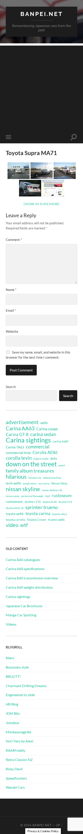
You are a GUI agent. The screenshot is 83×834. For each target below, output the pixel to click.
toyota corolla (15, 519)
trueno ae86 (56, 519)
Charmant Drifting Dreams (26, 686)
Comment (14, 240)
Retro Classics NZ (19, 759)
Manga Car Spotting (21, 615)
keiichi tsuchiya (52, 477)
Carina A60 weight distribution (29, 587)
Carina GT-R (17, 434)
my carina (44, 483)
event (61, 465)
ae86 (44, 423)
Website (12, 331)
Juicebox (12, 723)
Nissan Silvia (59, 483)
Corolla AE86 (45, 452)
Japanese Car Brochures (24, 606)
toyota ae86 (15, 514)
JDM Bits (13, 713)
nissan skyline (23, 489)
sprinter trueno (41, 507)
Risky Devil (14, 769)
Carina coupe (47, 429)
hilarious (16, 476)
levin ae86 (13, 483)
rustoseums (14, 501)
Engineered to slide (20, 695)
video (12, 525)
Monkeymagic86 (18, 732)
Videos (11, 624)
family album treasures (30, 470)
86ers (10, 658)
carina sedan (43, 434)
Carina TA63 (15, 447)
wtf (24, 525)
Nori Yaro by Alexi (19, 741)
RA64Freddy (15, 750)
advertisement (22, 422)
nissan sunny (12, 496)
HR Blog (12, 704)
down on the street (31, 464)
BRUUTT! (13, 676)
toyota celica (59, 514)
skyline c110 (33, 501)
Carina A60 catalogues (23, 559)
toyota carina (37, 513)
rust (47, 496)
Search (11, 386)
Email (11, 310)
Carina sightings (28, 440)
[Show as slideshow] (41, 204)
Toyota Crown (36, 519)
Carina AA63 (20, 428)
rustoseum (62, 495)
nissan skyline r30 (52, 490)
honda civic (35, 477)
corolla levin (19, 458)
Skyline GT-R (65, 501)
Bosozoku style (17, 667)
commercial (37, 446)
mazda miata (30, 483)
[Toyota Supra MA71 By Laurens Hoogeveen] (19, 170)
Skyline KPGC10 (14, 508)
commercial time (18, 453)
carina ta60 (60, 441)
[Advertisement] (41, 87)
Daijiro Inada (40, 458)
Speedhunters (16, 778)
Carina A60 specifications (25, 569)
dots (53, 458)
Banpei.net (41, 13)
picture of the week (32, 496)
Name (11, 290)
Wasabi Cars (15, 787)
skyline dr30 (49, 501)
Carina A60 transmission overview (32, 578)
